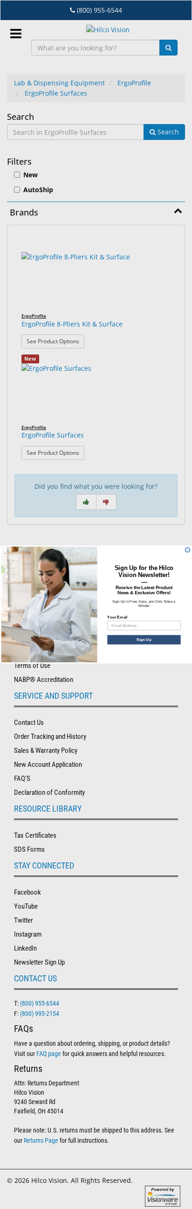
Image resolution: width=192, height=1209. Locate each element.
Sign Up (144, 640)
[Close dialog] (187, 549)
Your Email (117, 617)
